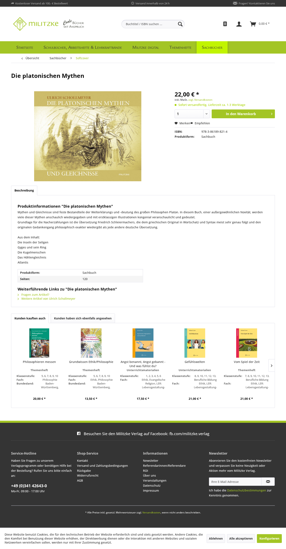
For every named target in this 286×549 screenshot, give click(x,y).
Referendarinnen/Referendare (164, 466)
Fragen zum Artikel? (35, 295)
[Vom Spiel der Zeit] (246, 343)
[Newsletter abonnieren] (268, 481)
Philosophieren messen (39, 362)
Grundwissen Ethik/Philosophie (91, 362)
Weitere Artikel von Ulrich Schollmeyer (48, 299)
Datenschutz (152, 485)
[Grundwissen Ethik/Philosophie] (91, 343)
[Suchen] (180, 24)
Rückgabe (84, 471)
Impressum (151, 490)
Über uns (149, 475)
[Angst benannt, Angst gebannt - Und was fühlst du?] (143, 343)
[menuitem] (153, 24)
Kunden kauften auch (29, 318)
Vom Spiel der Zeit (247, 362)
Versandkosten (151, 512)
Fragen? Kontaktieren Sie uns (257, 3)
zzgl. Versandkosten (200, 100)
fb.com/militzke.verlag (146, 433)
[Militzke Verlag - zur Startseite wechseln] (48, 24)
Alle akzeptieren (241, 538)
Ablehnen (216, 538)
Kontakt (82, 461)
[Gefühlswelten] (195, 343)
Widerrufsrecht (87, 475)
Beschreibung (24, 190)
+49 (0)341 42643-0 (29, 486)
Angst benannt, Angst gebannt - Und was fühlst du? (143, 364)
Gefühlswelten (195, 362)
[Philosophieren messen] (39, 343)
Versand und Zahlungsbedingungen (102, 466)
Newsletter (150, 461)
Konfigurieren (269, 538)
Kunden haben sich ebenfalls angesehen (83, 318)
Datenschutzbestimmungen (246, 490)
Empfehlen (202, 123)
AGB (80, 480)
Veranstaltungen (154, 480)
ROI (145, 471)
